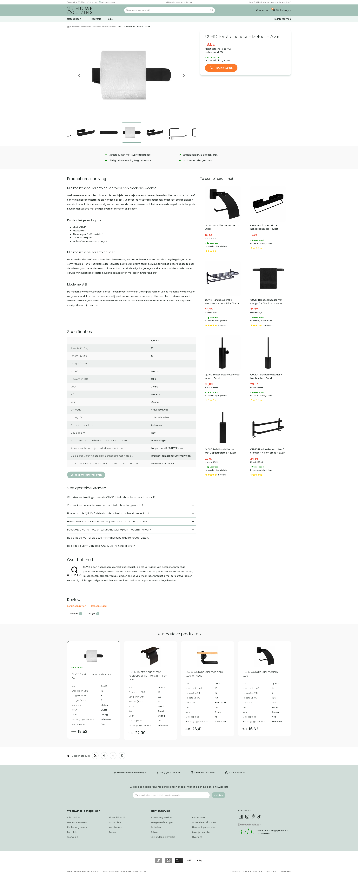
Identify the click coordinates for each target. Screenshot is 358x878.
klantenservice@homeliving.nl (131, 772)
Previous (79, 75)
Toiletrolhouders (109, 27)
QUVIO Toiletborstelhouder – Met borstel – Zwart (268, 368)
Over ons (197, 837)
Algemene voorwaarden (252, 871)
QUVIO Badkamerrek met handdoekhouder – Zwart (268, 219)
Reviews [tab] (74, 613)
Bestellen (155, 827)
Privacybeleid (271, 871)
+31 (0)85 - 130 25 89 (170, 772)
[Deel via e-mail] (113, 755)
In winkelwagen (224, 67)
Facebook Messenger (205, 772)
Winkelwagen (281, 10)
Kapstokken (115, 827)
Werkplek (72, 837)
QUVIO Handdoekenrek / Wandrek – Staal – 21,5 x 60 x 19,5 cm (222, 294)
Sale (110, 19)
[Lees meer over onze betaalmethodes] (158, 860)
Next (183, 75)
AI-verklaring (234, 871)
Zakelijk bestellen (201, 832)
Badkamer (74, 27)
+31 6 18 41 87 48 (237, 772)
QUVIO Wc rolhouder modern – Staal (222, 219)
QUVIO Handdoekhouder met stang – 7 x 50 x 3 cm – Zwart (268, 294)
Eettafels (72, 832)
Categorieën (74, 19)
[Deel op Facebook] (104, 755)
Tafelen (113, 832)
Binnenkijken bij (117, 817)
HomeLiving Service (161, 817)
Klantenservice (282, 19)
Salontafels (115, 822)
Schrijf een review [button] (76, 606)
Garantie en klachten (204, 822)
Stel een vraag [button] (99, 606)
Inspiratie (96, 19)
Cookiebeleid (285, 871)
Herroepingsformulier (204, 827)
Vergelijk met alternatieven (86, 474)
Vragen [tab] (92, 613)
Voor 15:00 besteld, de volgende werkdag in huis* (270, 2)
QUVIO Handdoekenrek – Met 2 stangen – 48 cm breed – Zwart (268, 443)
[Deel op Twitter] (95, 755)
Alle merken (73, 817)
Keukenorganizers (77, 827)
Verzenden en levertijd (162, 837)
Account (264, 10)
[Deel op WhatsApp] (122, 755)
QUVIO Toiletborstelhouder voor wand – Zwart (222, 368)
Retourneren (199, 817)
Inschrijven (218, 795)
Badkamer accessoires (91, 27)
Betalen (154, 832)
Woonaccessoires (77, 822)
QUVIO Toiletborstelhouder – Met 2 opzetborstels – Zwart (222, 443)
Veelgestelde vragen (161, 822)
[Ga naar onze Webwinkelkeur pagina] (106, 2)
